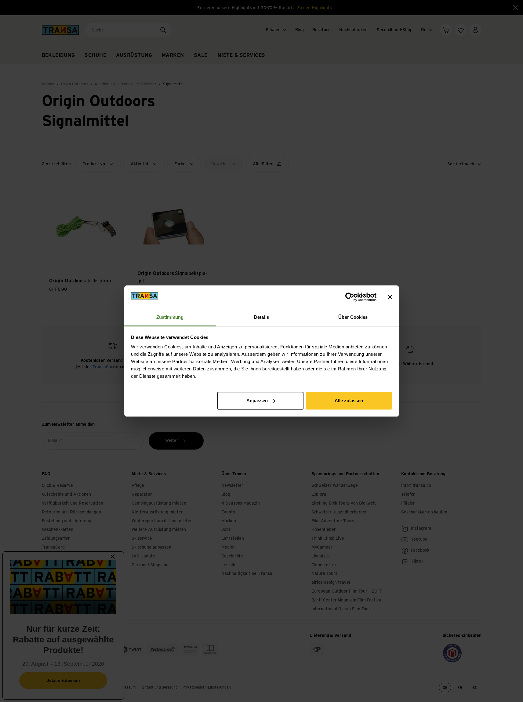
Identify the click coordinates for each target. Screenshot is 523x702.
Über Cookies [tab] (353, 317)
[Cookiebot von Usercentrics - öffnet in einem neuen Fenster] (349, 297)
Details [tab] (261, 317)
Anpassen (257, 400)
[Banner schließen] (390, 297)
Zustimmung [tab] (169, 317)
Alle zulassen (349, 400)
